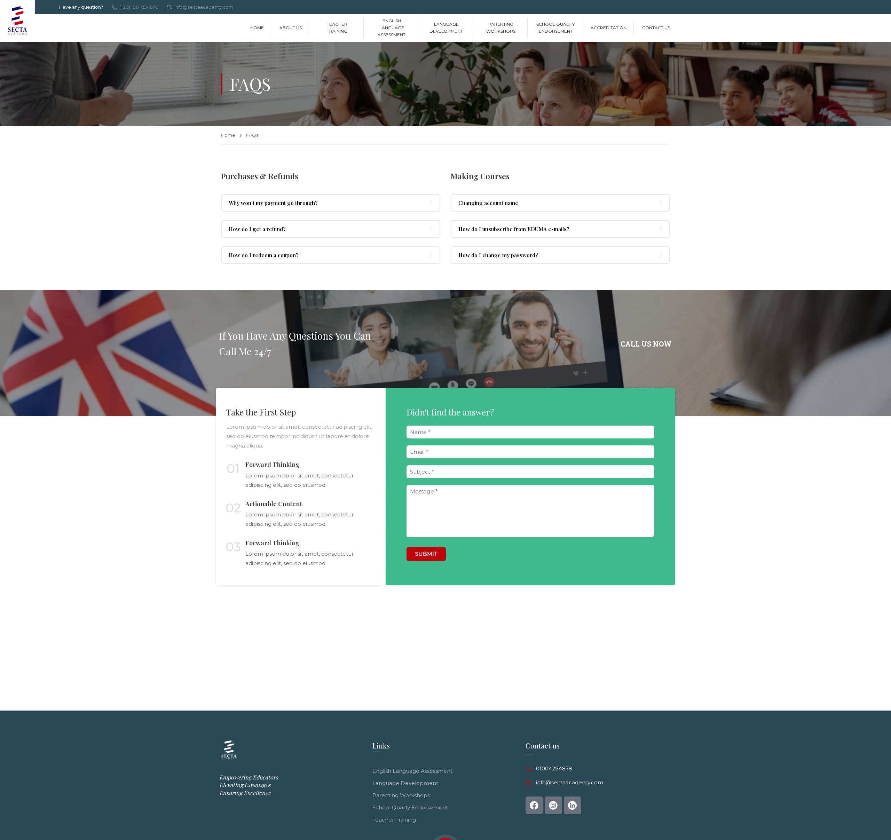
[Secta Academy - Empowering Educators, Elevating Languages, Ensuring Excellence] (17, 21)
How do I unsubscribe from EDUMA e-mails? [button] (513, 228)
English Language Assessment (391, 27)
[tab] (330, 203)
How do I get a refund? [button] (257, 228)
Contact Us (656, 27)
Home (257, 27)
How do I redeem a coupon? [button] (264, 255)
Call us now (646, 343)
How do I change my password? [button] (498, 255)
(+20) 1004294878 (138, 7)
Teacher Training (337, 28)
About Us (290, 27)
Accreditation (608, 27)
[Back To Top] (861, 807)
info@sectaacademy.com (203, 7)
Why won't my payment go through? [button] (273, 202)
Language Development (446, 28)
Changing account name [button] (488, 202)
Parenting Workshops (500, 28)
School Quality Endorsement (555, 28)
